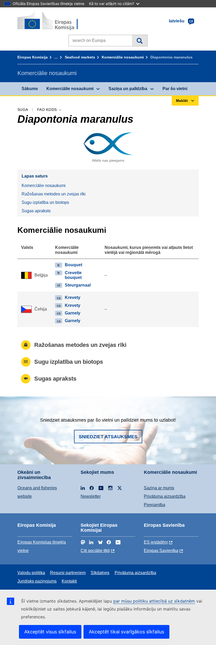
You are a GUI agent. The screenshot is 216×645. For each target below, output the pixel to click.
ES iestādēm (156, 542)
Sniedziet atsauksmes (108, 436)
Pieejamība (154, 505)
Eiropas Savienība (161, 550)
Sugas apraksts (36, 211)
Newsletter (91, 496)
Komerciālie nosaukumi (123, 57)
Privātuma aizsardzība (164, 496)
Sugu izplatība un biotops (45, 202)
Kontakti (69, 581)
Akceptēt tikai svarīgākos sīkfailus (126, 631)
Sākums (30, 88)
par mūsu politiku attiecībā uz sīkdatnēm (154, 601)
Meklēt (139, 40)
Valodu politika (31, 572)
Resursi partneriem (68, 572)
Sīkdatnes (100, 572)
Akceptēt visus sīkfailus (50, 631)
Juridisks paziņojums (37, 581)
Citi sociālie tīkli (95, 550)
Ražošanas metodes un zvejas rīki (54, 194)
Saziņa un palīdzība (128, 88)
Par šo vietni (175, 88)
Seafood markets (80, 57)
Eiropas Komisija (32, 57)
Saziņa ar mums (159, 488)
